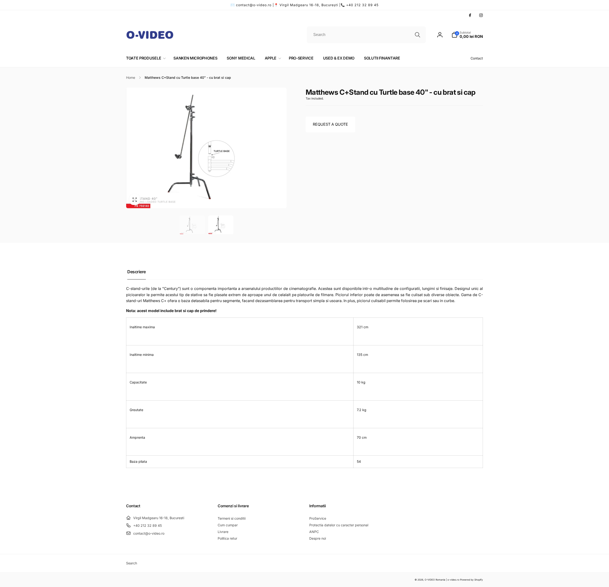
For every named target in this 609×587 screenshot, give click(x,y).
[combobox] (366, 34)
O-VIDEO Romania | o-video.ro (442, 579)
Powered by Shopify (471, 579)
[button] (467, 34)
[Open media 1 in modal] (206, 148)
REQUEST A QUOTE (330, 124)
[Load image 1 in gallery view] (192, 224)
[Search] (417, 35)
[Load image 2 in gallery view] (221, 224)
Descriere (136, 271)
